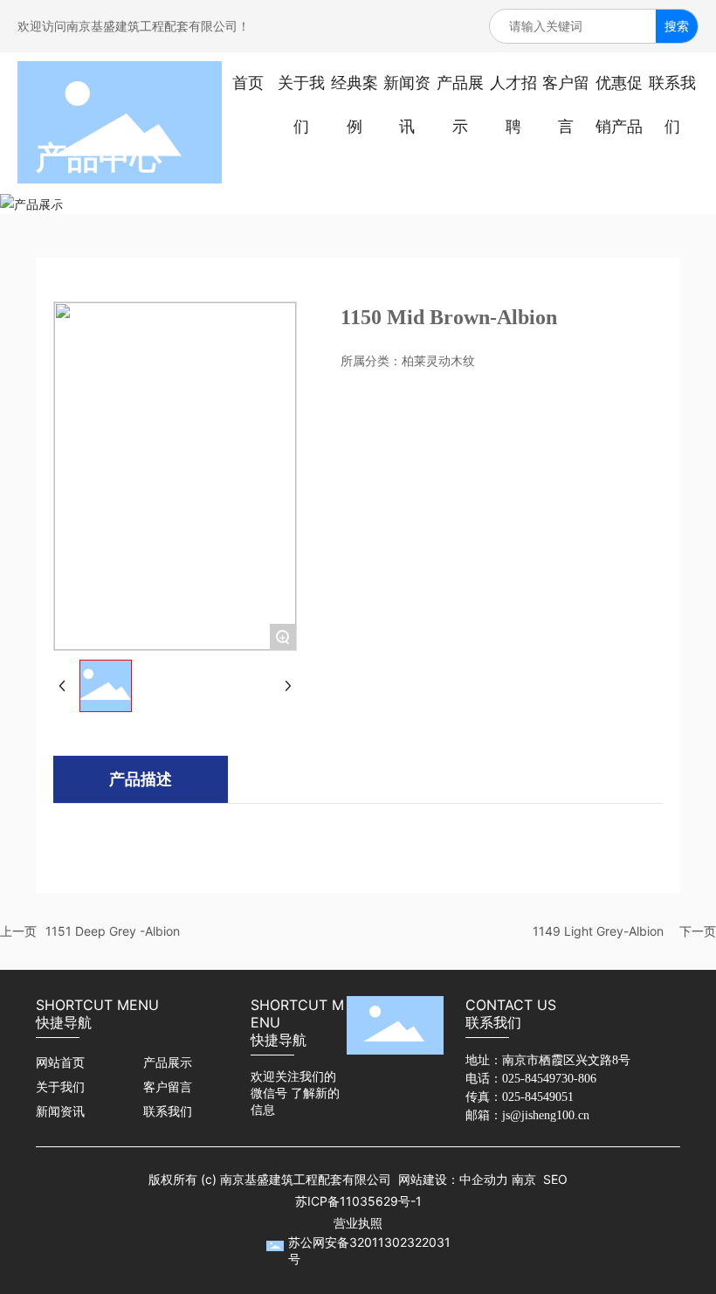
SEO (555, 1179)
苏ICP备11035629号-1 (358, 1201)
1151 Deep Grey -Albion (112, 931)
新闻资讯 (60, 1111)
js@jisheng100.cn (545, 1115)
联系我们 (167, 1111)
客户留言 (167, 1087)
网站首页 (60, 1062)
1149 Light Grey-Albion (598, 931)
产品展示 (167, 1062)
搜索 (676, 25)
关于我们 (60, 1087)
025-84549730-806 (549, 1078)
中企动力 (483, 1179)
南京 (524, 1179)
